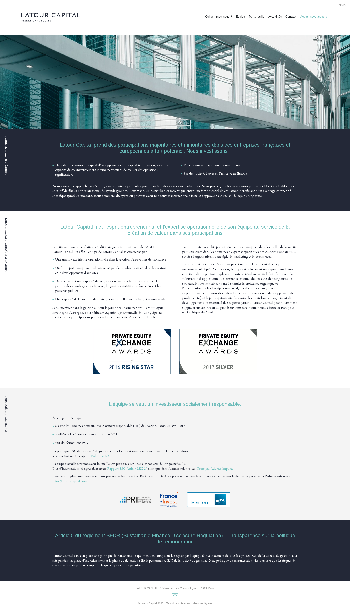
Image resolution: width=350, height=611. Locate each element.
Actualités (275, 16)
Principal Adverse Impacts (215, 468)
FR (340, 5)
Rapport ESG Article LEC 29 (127, 468)
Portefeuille (257, 16)
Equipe (240, 16)
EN (344, 5)
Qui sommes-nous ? (218, 16)
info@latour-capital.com (69, 481)
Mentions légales (202, 603)
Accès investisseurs (313, 16)
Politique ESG (101, 456)
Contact (290, 16)
